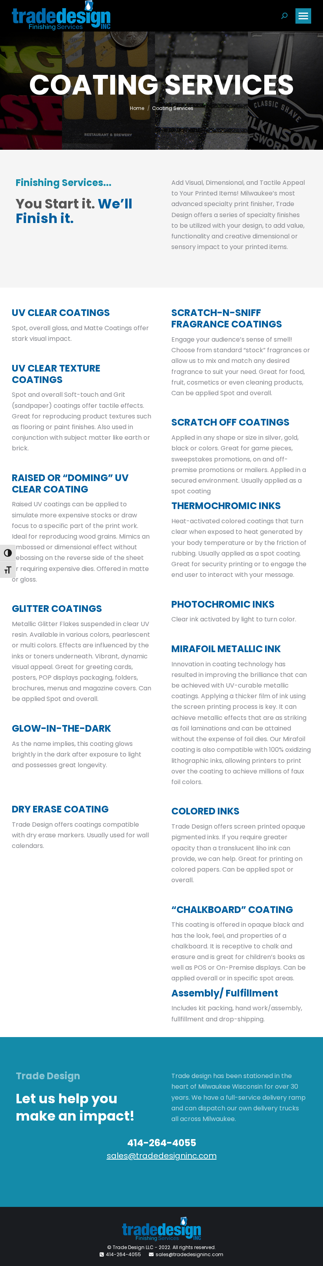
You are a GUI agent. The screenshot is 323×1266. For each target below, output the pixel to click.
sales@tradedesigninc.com (162, 1155)
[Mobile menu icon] (303, 16)
